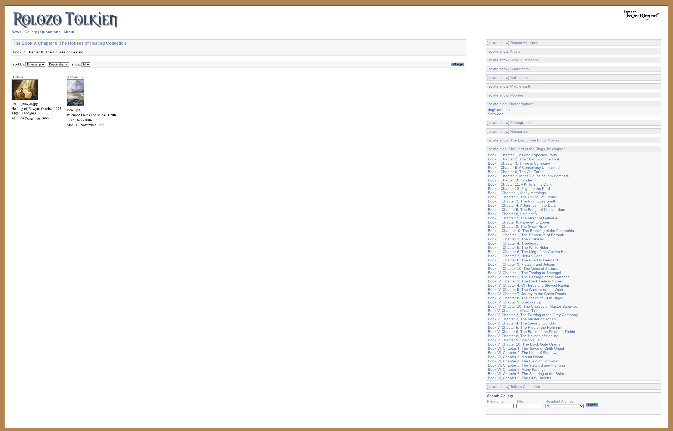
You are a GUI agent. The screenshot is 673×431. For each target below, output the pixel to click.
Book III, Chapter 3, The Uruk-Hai (516, 239)
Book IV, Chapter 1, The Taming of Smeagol (524, 273)
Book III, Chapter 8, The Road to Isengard (523, 260)
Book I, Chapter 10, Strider (510, 180)
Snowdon (495, 114)
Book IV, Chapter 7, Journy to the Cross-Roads (527, 294)
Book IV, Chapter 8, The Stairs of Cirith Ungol (525, 298)
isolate (493, 42)
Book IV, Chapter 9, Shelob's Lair (515, 302)
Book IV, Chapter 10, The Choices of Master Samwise (532, 306)
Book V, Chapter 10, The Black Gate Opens (524, 344)
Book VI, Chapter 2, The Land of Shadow (522, 353)
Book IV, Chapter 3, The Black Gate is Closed (525, 281)
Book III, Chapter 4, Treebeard (513, 243)
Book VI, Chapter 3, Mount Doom (515, 357)
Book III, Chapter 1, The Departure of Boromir (526, 235)
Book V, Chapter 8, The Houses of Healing (523, 336)
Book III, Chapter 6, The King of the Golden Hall (527, 252)
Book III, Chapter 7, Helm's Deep (515, 256)
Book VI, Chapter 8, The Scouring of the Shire (526, 374)
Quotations (50, 32)
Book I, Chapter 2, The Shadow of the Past (523, 159)
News (16, 32)
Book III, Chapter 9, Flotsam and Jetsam (521, 264)
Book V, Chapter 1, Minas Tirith (513, 310)
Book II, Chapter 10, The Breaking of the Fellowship (531, 231)
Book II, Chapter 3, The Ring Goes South (522, 201)
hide (503, 104)
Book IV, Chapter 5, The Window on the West (525, 289)
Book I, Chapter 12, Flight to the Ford (519, 188)
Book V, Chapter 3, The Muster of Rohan (522, 319)
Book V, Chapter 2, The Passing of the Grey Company (533, 315)
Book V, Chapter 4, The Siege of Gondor (521, 323)
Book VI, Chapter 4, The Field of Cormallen (524, 361)
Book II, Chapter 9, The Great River (517, 226)
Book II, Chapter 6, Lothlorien (512, 214)
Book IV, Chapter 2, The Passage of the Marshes (528, 277)
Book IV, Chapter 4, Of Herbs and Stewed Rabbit (528, 285)
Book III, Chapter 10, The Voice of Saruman (524, 268)
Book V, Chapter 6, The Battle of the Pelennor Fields (531, 331)
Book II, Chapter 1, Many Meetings (517, 193)
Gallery (30, 32)
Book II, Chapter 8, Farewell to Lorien (519, 222)
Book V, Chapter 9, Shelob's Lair (515, 340)
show (503, 42)
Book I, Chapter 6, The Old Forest (516, 172)
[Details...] (20, 76)
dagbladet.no (499, 110)
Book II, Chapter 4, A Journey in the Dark (522, 205)
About (68, 32)
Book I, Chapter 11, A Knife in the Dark (520, 184)
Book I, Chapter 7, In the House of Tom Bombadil (528, 176)
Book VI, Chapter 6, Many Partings (516, 369)
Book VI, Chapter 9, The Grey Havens (519, 378)
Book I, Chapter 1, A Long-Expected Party (522, 155)
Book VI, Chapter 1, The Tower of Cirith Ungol (526, 348)
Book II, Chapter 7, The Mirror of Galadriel (523, 218)
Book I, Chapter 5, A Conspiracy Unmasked (524, 167)
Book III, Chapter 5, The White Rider (518, 247)
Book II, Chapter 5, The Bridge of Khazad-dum (526, 209)
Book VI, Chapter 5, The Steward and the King (526, 365)
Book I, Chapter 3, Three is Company (519, 163)
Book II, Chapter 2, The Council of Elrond (522, 197)
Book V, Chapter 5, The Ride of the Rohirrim (524, 327)
